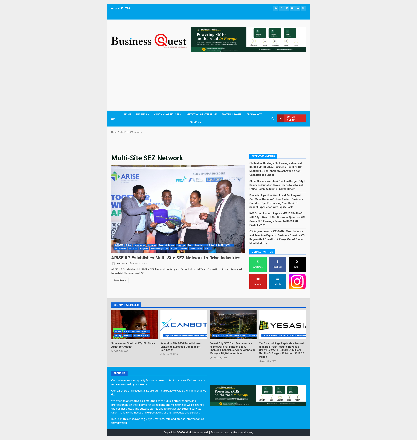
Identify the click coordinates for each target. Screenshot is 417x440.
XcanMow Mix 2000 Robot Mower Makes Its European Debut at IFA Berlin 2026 (183, 324)
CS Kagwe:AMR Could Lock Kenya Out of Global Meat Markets (277, 239)
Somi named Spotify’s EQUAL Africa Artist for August (134, 324)
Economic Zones (166, 245)
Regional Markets (179, 249)
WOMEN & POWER (232, 114)
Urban (208, 249)
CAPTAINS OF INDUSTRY (167, 114)
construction (139, 245)
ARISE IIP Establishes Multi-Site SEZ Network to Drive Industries (178, 209)
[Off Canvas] (113, 118)
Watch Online (291, 118)
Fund (190, 245)
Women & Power (141, 335)
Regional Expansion (159, 249)
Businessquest (220, 432)
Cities (128, 245)
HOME (127, 114)
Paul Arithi (122, 263)
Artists (118, 332)
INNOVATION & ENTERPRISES (201, 114)
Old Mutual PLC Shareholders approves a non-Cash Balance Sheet (275, 170)
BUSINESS (141, 114)
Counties (152, 245)
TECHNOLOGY (254, 114)
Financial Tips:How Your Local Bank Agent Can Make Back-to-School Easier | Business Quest (276, 199)
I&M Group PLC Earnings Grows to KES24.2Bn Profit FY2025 (277, 221)
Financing (181, 245)
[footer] (248, 39)
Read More (120, 280)
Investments (120, 249)
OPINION (194, 122)
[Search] (273, 118)
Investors (133, 249)
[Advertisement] (208, 82)
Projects (144, 249)
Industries (200, 245)
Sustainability (196, 249)
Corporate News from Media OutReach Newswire (186, 335)
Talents (127, 335)
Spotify (118, 335)
